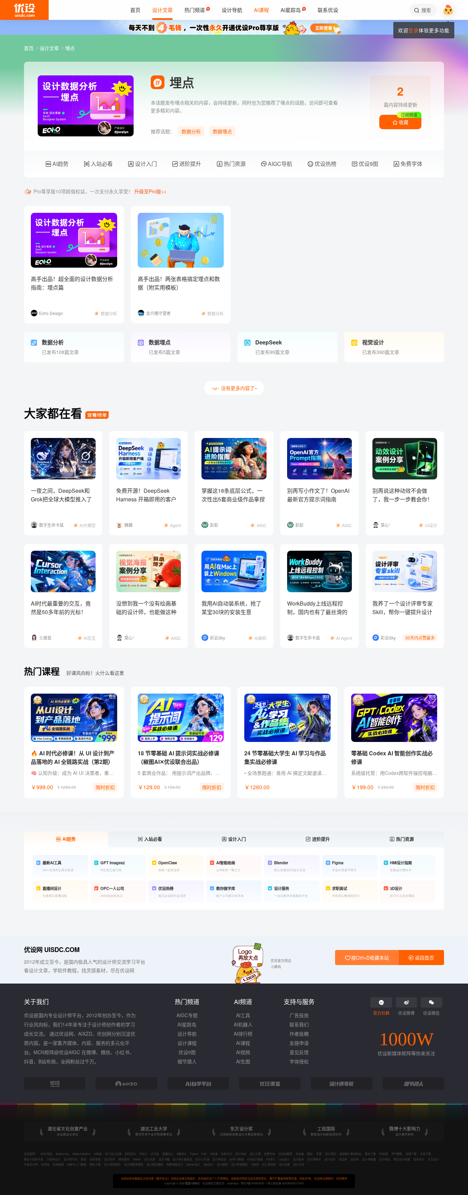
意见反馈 (299, 1052)
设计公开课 (202, 1159)
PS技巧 (270, 1159)
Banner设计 (193, 1164)
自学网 (45, 1164)
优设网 (343, 1159)
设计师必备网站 (182, 1159)
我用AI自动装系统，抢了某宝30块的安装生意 (231, 607)
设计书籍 (164, 1159)
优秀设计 (419, 1159)
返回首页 (424, 957)
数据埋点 (222, 131)
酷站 (310, 1154)
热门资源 (234, 164)
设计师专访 (70, 1159)
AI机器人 (243, 1024)
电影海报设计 (175, 1164)
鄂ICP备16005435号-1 (254, 1183)
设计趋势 (222, 1164)
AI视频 (243, 1052)
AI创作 (255, 1164)
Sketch (137, 1159)
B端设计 (182, 1154)
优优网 (354, 1159)
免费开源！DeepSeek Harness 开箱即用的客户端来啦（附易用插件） (146, 499)
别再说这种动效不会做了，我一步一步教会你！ (402, 495)
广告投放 (299, 1015)
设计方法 (298, 1164)
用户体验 (240, 1154)
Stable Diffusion (81, 1154)
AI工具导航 (268, 1164)
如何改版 (95, 1159)
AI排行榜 (243, 1033)
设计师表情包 (239, 1164)
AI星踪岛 (186, 1024)
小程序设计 (53, 1159)
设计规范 (330, 1154)
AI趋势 (60, 164)
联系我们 (299, 1024)
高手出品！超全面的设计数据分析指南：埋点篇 (72, 283)
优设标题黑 (285, 1154)
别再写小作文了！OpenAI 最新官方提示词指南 (318, 495)
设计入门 (145, 164)
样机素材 (124, 1159)
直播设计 (167, 1154)
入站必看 (101, 164)
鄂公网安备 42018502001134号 (286, 1183)
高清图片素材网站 (350, 1154)
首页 (29, 48)
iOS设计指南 (255, 1159)
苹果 (319, 1154)
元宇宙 (155, 1154)
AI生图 (243, 1061)
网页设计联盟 (402, 1159)
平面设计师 (31, 1164)
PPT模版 (397, 1154)
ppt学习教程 (237, 1159)
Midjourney (62, 1154)
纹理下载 (411, 1154)
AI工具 (243, 1015)
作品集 (300, 1154)
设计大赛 (255, 1154)
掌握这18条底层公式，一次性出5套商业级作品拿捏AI (233, 499)
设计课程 (187, 1042)
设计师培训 (219, 1159)
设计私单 (298, 1159)
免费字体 (410, 164)
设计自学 (329, 1159)
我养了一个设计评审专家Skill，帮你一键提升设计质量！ (402, 611)
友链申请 (299, 1042)
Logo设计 (284, 1159)
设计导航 (187, 1033)
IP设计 (143, 1154)
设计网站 (384, 1159)
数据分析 (191, 131)
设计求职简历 (112, 1164)
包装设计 (226, 1154)
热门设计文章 (113, 1154)
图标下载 (95, 1164)
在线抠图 (58, 1164)
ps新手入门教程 (76, 1164)
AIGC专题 (187, 1015)
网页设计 (130, 1154)
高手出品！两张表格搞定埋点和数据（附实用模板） (179, 283)
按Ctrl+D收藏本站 (369, 957)
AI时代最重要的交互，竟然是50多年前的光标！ (61, 607)
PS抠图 (383, 1154)
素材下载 (370, 1154)
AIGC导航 (279, 164)
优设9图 (367, 164)
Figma (194, 1154)
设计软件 (109, 1159)
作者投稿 (299, 1033)
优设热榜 (324, 164)
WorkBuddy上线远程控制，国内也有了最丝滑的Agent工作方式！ (317, 611)
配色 (83, 1159)
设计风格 (284, 1164)
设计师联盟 (369, 1159)
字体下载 (425, 1154)
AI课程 (243, 1042)
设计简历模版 (155, 1164)
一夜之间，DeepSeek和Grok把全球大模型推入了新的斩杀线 (61, 499)
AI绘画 (98, 1154)
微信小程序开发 (33, 1159)
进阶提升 (189, 164)
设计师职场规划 (133, 1164)
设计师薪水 (314, 1159)
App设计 (208, 1164)
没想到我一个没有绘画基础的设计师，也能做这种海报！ (146, 611)
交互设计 (433, 1159)
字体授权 (299, 1061)
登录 (413, 30)
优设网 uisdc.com (51, 949)
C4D (204, 1154)
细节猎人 (187, 1061)
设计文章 (50, 48)
